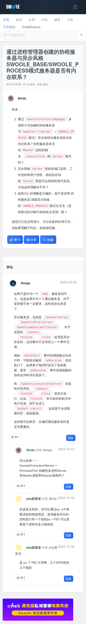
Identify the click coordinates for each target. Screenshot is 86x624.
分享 (32, 20)
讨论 (44, 20)
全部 (6, 20)
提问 (19, 20)
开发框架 (9, 27)
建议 (57, 20)
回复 (70, 438)
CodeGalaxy (31, 27)
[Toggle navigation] (75, 7)
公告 (70, 20)
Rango (25, 283)
